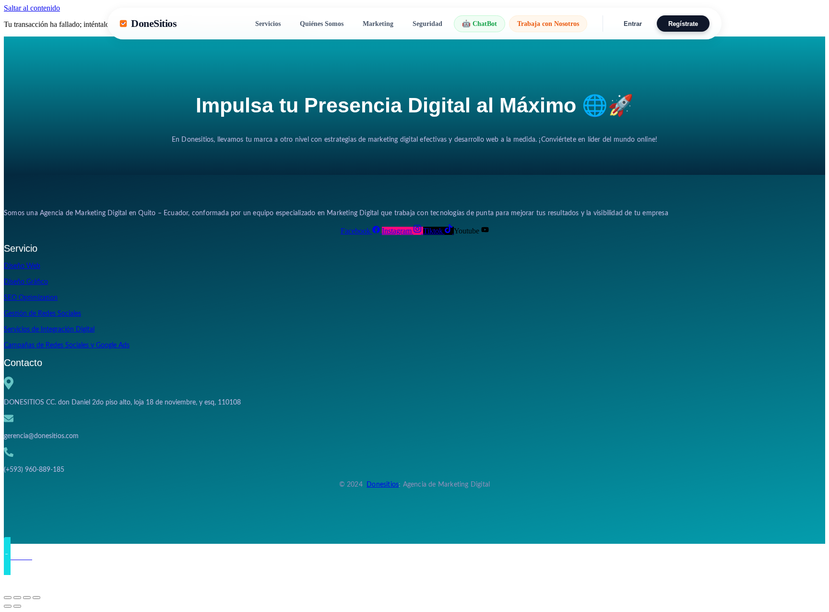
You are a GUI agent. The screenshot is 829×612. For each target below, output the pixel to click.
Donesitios (383, 484)
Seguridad (427, 23)
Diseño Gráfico (26, 282)
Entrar (633, 23)
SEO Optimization (31, 297)
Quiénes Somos (321, 23)
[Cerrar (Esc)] (36, 597)
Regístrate (683, 23)
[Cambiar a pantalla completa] (17, 597)
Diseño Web (22, 266)
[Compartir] (27, 597)
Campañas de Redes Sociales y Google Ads (67, 345)
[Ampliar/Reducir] (8, 597)
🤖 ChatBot (479, 23)
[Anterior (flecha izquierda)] (8, 606)
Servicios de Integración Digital (49, 329)
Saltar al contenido (32, 8)
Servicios (268, 23)
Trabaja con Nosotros (548, 23)
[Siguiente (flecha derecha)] (17, 606)
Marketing (378, 23)
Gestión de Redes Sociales (42, 313)
